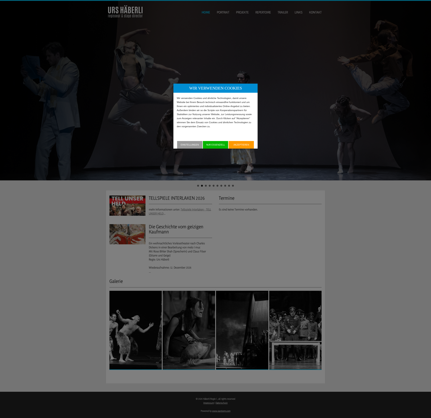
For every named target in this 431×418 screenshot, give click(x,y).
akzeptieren (241, 145)
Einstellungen (190, 145)
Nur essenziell (215, 145)
